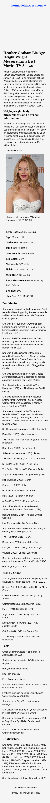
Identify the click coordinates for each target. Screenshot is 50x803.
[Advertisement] (25, 31)
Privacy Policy (18, 793)
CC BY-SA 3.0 (25, 220)
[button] (29, 5)
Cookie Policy (33, 793)
